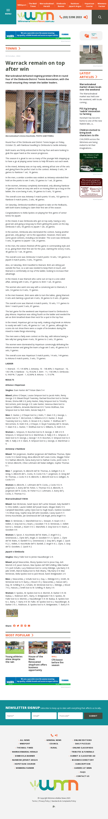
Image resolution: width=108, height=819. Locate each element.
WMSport (21, 5)
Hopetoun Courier (89, 4)
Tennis (11, 48)
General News (54, 740)
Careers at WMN (83, 768)
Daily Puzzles (83, 743)
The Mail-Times (33, 4)
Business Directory (83, 760)
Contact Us (82, 776)
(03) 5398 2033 (72, 17)
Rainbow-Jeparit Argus (75, 4)
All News (25, 740)
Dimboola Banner (61, 4)
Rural (54, 747)
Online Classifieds (83, 747)
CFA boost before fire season (58, 662)
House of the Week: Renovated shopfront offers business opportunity (38, 663)
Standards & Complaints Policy (63, 801)
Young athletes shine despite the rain (13, 659)
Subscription (83, 764)
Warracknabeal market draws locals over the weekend (90, 87)
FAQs (83, 772)
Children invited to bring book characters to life (90, 132)
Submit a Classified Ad (82, 756)
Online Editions (83, 740)
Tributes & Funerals (83, 751)
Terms (34, 801)
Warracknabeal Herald (47, 4)
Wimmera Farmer (102, 4)
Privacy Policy (44, 801)
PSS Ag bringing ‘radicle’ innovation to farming (90, 111)
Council (54, 743)
